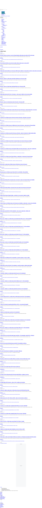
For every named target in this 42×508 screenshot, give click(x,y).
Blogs (2, 28)
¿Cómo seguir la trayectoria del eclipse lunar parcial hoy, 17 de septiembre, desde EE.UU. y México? (17, 335)
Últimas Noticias (3, 11)
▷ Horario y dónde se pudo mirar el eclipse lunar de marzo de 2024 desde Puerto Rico (14, 390)
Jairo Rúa (1, 276)
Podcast (2, 38)
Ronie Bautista (1, 151)
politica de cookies (3, 43)
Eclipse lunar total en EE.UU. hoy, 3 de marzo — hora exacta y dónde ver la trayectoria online (16, 94)
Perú (2, 23)
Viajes (3, 30)
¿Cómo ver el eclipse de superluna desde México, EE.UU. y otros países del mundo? (14, 304)
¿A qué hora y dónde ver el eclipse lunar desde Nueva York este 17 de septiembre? (14, 288)
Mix (0, 107)
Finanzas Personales (4, 13)
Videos (2, 39)
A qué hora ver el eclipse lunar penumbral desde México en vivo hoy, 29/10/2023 (13, 405)
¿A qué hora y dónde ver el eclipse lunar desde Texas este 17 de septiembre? (13, 273)
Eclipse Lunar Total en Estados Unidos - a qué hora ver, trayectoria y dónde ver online (14, 195)
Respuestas (1, 52)
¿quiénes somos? (3, 41)
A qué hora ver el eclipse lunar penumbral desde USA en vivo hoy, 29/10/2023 (13, 413)
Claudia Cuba (1, 307)
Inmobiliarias (4, 25)
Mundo (2, 32)
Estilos (3, 31)
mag (0, 507)
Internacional (4, 34)
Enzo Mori (1, 97)
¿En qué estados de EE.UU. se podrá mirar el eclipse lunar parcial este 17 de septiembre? (15, 296)
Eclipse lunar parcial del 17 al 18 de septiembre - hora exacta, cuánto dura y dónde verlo (15, 210)
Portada (2, 20)
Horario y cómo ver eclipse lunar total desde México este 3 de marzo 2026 (12, 86)
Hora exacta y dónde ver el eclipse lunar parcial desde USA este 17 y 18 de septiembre (14, 234)
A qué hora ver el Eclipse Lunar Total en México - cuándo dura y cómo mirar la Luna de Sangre (16, 156)
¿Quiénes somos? (2, 496)
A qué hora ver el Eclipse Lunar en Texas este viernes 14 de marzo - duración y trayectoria (15, 117)
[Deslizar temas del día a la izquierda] (0, 10)
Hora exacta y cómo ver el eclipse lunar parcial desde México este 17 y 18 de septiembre (15, 226)
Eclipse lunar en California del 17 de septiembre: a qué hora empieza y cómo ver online (15, 257)
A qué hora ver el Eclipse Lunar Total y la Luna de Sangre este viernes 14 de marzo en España (16, 140)
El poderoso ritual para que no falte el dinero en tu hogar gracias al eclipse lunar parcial (15, 358)
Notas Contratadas (3, 37)
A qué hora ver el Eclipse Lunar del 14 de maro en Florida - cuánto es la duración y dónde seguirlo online (18, 133)
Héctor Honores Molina (2, 221)
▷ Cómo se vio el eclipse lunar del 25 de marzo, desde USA (10, 366)
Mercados (4, 22)
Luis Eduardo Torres (2, 377)
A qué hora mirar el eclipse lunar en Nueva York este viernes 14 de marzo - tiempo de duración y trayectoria (18, 109)
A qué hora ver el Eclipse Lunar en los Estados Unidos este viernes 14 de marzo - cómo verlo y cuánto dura (18, 148)
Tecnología (3, 35)
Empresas (3, 12)
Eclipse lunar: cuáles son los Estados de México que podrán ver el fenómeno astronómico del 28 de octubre (18, 436)
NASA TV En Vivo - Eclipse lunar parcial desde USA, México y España (12, 421)
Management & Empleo (4, 21)
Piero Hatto (1, 299)
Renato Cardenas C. (2, 120)
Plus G (2, 26)
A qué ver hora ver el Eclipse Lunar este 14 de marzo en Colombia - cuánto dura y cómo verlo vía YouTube (18, 203)
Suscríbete (1, 502)
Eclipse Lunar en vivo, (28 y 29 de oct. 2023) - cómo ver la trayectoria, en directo (13, 397)
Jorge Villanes (1, 58)
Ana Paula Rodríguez (2, 260)
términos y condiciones (4, 42)
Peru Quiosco (3, 19)
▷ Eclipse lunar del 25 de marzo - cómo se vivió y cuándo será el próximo (12, 382)
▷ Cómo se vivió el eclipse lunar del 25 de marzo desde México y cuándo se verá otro (14, 374)
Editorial (4, 27)
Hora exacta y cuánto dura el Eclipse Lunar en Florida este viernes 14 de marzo (13, 164)
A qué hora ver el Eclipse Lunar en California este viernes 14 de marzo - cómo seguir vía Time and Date (17, 125)
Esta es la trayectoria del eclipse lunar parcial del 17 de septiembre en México (13, 343)
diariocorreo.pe (1, 506)
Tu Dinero (3, 24)
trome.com (1, 505)
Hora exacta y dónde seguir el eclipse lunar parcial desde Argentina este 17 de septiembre (15, 319)
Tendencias (3, 29)
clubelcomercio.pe (2, 504)
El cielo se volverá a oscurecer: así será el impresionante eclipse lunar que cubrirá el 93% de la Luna (17, 55)
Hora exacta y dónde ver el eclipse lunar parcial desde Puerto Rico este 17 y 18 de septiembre (16, 218)
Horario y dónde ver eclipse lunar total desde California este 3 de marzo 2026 (13, 78)
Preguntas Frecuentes (2, 498)
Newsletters (3, 14)
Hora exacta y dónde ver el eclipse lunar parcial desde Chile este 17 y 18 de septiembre (14, 327)
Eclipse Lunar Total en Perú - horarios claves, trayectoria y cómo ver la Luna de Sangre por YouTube (17, 179)
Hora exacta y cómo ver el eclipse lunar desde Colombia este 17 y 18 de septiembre (14, 249)
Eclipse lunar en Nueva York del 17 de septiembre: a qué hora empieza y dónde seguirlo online (16, 265)
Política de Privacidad (2, 497)
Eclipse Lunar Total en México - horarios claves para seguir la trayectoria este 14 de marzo (15, 187)
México (3, 33)
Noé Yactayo (1, 81)
